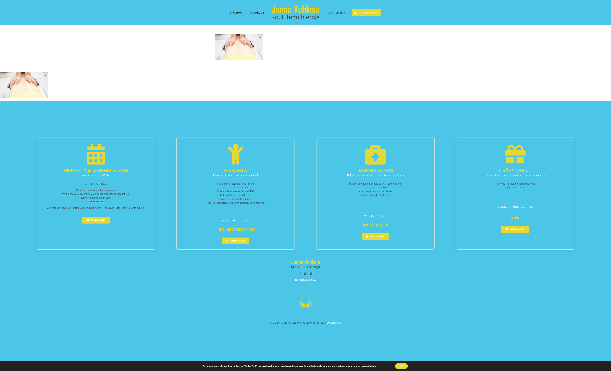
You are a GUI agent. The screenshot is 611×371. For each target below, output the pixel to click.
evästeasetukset (367, 366)
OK (401, 366)
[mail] (311, 273)
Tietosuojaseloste (305, 279)
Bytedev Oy (334, 322)
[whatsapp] (305, 273)
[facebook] (300, 273)
